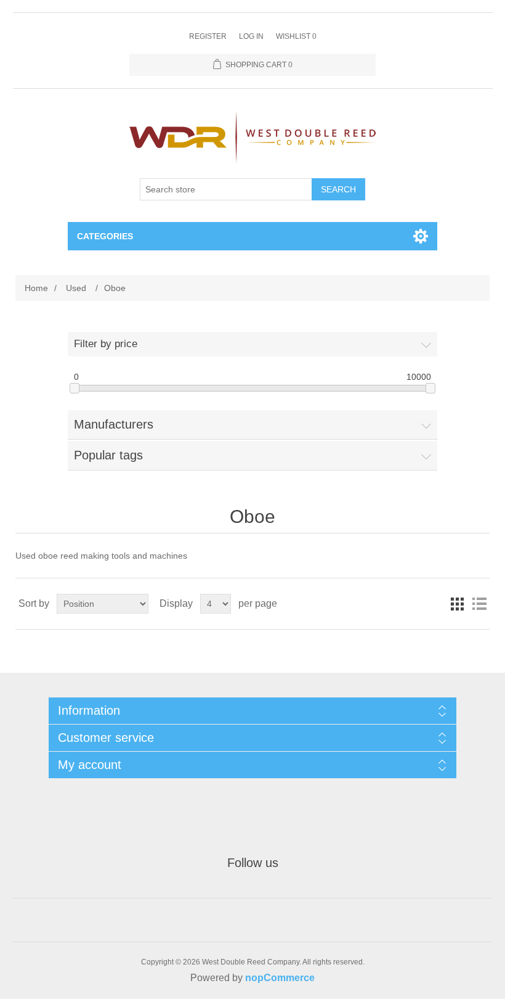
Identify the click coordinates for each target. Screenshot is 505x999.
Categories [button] (105, 236)
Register (208, 36)
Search (338, 189)
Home (36, 288)
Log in (251, 36)
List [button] (479, 604)
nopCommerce (280, 977)
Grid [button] (457, 604)
